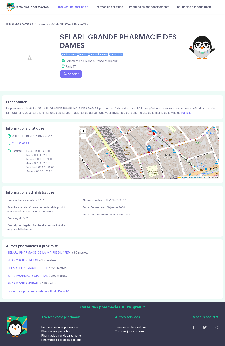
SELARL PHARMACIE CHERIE (27, 268)
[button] (149, 148)
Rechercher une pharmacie (59, 327)
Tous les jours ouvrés (129, 331)
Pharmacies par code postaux (61, 339)
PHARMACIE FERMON (22, 260)
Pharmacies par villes (109, 7)
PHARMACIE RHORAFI (23, 283)
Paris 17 (186, 112)
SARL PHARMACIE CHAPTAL (27, 275)
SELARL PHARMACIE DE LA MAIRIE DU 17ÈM (38, 252)
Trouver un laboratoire (130, 327)
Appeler (73, 74)
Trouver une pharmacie (72, 7)
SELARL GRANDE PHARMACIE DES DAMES (63, 23)
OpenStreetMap (198, 177)
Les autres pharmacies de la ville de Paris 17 (38, 291)
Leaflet (184, 177)
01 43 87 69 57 (20, 143)
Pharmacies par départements (149, 7)
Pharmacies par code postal (193, 7)
